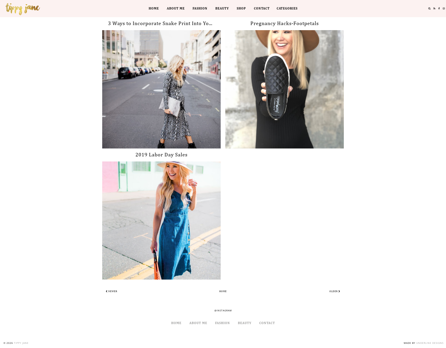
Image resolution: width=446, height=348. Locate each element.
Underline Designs (429, 343)
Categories (287, 8)
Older (333, 291)
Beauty (222, 8)
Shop (241, 8)
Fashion (200, 8)
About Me (176, 8)
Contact (262, 8)
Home (154, 8)
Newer (112, 291)
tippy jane (21, 343)
